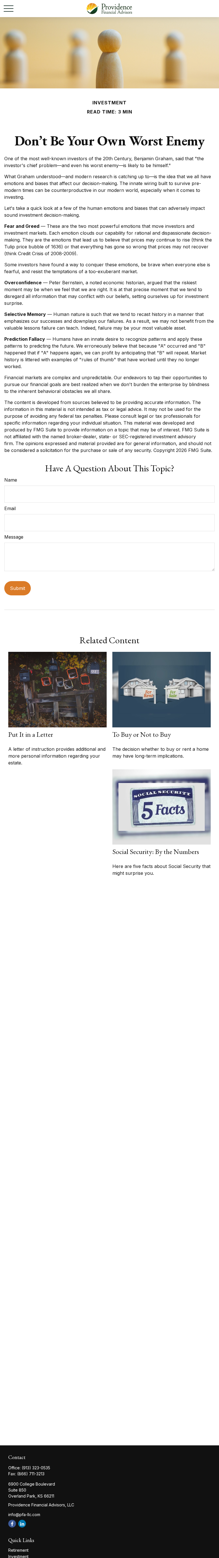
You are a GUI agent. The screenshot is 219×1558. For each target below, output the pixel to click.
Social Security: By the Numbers (155, 851)
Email (10, 508)
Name (10, 480)
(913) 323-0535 (36, 1467)
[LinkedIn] (22, 1523)
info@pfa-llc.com (24, 1514)
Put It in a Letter (30, 734)
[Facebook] (12, 1523)
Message (13, 537)
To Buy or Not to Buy (141, 734)
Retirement (18, 1550)
